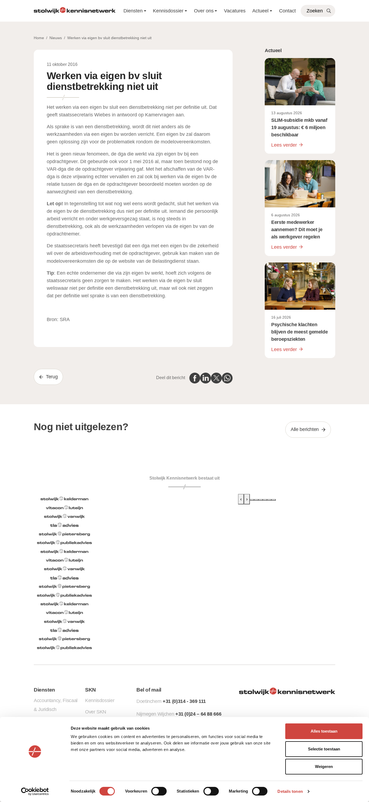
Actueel (260, 11)
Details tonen (290, 791)
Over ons (204, 11)
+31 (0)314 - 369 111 (184, 701)
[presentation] (241, 499)
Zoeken (315, 11)
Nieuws (55, 38)
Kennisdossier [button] (168, 11)
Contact (287, 11)
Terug (52, 376)
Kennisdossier (99, 700)
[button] (252, 500)
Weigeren (324, 766)
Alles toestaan (324, 731)
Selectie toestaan (324, 749)
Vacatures (235, 11)
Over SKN (95, 712)
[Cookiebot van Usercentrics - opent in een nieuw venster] (35, 791)
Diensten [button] (133, 11)
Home (39, 38)
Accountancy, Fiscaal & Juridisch (56, 705)
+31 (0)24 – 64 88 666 (198, 714)
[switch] (159, 791)
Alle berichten (305, 429)
